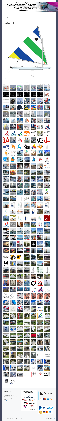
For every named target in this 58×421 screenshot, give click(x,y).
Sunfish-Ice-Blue (10, 23)
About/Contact (8, 17)
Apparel (37, 14)
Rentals (23, 14)
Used (18, 14)
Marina (43, 14)
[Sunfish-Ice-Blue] (28, 51)
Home (4, 14)
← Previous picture (8, 78)
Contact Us (6, 400)
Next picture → (51, 78)
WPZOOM (53, 418)
